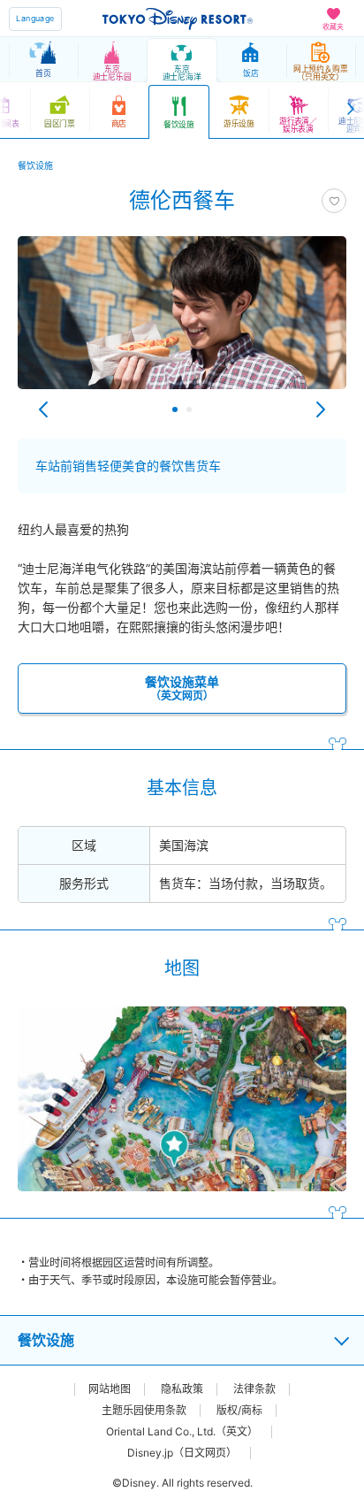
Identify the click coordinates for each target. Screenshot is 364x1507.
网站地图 (109, 1389)
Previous (43, 409)
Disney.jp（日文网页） (182, 1453)
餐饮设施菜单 (182, 688)
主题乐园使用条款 (144, 1410)
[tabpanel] (182, 321)
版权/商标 (239, 1410)
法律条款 (254, 1389)
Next (321, 409)
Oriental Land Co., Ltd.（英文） (182, 1432)
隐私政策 (182, 1389)
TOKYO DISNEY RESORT (177, 18)
